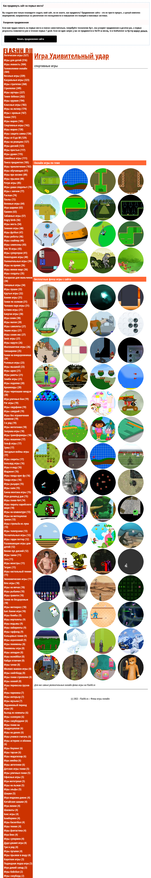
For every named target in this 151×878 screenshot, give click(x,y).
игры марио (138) (13, 129)
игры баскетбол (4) (14, 822)
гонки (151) (10, 117)
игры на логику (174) (15, 108)
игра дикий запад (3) (15, 867)
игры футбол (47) (13, 232)
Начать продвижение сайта (30, 39)
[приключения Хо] (75, 388)
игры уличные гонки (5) (17, 773)
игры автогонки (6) (14, 764)
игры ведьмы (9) (13, 623)
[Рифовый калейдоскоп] (131, 547)
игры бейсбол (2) (13, 871)
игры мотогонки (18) (15, 427)
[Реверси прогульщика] (131, 335)
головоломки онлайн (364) (15, 70)
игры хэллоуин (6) (14, 716)
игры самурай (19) (14, 411)
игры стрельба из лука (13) (16, 525)
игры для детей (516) (15, 60)
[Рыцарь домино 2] (47, 468)
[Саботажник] (131, 521)
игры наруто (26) (13, 342)
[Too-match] (75, 362)
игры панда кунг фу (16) (17, 475)
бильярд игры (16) (14, 463)
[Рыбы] (131, 388)
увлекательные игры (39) (18, 261)
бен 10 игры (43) (13, 248)
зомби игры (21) (13, 379)
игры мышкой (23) (14, 366)
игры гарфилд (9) (13, 631)
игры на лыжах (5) (14, 785)
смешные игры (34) (14, 285)
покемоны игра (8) (14, 648)
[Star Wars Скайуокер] (75, 494)
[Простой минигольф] (103, 193)
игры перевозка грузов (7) (16, 686)
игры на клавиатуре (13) (17, 512)
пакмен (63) (10, 211)
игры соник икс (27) (15, 334)
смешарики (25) (12, 351)
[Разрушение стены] (131, 309)
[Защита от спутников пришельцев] (47, 494)
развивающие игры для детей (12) (17, 545)
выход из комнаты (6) (16, 712)
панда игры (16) (13, 479)
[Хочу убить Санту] (103, 362)
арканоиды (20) (12, 387)
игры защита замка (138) (17, 133)
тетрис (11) (10, 567)
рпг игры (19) (11, 403)
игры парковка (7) (14, 692)
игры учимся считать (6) (17, 736)
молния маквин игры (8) (17, 668)
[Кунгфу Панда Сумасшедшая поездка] (131, 415)
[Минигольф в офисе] (47, 272)
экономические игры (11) (18, 579)
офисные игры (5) (14, 777)
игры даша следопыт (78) (18, 187)
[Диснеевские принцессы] (103, 679)
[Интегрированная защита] (131, 600)
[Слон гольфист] (47, 219)
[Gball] (131, 362)
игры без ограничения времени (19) (16, 417)
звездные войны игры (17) (16, 453)
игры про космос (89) (15, 174)
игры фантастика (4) (15, 830)
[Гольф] (103, 219)
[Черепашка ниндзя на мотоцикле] (75, 468)
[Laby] (131, 441)
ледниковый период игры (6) (15, 706)
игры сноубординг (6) (16, 721)
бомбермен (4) (12, 818)
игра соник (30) (12, 318)
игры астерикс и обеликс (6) (17, 742)
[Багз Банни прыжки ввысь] (47, 335)
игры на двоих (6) (14, 732)
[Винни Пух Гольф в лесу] (131, 272)
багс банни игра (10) (15, 611)
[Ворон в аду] (75, 335)
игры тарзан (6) (12, 752)
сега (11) (8, 559)
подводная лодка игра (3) (18, 863)
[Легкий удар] (131, 193)
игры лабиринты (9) (15, 627)
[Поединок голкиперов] (131, 468)
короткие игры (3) (14, 859)
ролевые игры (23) (14, 362)
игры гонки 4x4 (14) (14, 500)
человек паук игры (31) (16, 305)
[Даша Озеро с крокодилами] (103, 441)
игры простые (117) (14, 150)
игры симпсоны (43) (15, 244)
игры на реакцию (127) (16, 141)
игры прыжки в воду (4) (17, 855)
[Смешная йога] (47, 388)
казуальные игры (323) (16, 80)
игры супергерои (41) (15, 253)
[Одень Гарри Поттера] (47, 573)
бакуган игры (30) (13, 314)
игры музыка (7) (13, 701)
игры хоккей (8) (12, 681)
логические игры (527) (16, 55)
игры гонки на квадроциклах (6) (13, 726)
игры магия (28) (13, 322)
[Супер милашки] (103, 388)
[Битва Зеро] (75, 600)
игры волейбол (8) (14, 656)
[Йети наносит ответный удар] (75, 653)
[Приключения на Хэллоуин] (47, 679)
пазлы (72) (10, 199)
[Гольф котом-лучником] (75, 193)
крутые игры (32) (13, 293)
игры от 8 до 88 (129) (15, 137)
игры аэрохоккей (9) (15, 640)
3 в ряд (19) (10, 423)
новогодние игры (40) (16, 257)
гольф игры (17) (13, 443)
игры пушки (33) (13, 289)
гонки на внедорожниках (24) (17, 356)
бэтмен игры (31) (13, 309)
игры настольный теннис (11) (18, 573)
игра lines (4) (11, 834)
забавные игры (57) (15, 216)
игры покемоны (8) (14, 644)
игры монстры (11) (14, 563)
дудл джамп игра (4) (15, 843)
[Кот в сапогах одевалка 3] (131, 679)
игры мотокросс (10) (15, 607)
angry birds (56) (12, 220)
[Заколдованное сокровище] (75, 679)
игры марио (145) (13, 121)
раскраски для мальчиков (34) (18, 279)
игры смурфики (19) (15, 407)
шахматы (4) (11, 810)
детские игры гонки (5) (16, 768)
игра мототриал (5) (14, 781)
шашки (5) (9, 793)
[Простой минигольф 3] (75, 219)
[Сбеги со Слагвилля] (103, 653)
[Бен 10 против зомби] (103, 600)
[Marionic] (47, 547)
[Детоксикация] (131, 626)
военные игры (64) (14, 203)
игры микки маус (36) (16, 269)
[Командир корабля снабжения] (131, 494)
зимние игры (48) (13, 228)
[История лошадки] (47, 653)
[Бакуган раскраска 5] (75, 573)
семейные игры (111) (15, 158)
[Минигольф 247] (47, 193)
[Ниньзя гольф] (103, 272)
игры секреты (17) (14, 459)
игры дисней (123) (14, 146)
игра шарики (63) (13, 207)
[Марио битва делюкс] (75, 415)
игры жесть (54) (12, 224)
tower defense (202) (14, 96)
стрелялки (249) (12, 88)
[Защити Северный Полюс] (47, 521)
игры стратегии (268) (15, 84)
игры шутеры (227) (14, 92)
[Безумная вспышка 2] (47, 362)
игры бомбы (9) (13, 615)
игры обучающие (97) (16, 170)
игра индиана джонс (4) (17, 797)
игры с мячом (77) (14, 191)
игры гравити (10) (14, 595)
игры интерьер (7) (14, 697)
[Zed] (103, 626)
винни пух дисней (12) (16, 551)
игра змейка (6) (12, 760)
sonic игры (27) (12, 338)
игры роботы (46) (13, 236)
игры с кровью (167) (15, 113)
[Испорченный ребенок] (47, 309)
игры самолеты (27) (15, 326)
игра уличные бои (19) (16, 399)
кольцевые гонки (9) (15, 636)
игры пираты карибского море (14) (17, 506)
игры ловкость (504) (15, 64)
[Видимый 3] (75, 626)
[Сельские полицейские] (47, 626)
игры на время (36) (14, 265)
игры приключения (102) (17, 166)
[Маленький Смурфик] (47, 600)
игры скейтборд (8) (14, 673)
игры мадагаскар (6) (15, 756)
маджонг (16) (11, 471)
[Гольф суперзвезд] (75, 272)
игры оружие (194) (14, 100)
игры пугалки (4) (13, 851)
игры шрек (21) (12, 370)
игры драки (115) (13, 154)
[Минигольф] (75, 246)
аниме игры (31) (13, 297)
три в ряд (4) (11, 847)
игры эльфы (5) (12, 789)
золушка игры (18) (14, 431)
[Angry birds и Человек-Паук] (75, 521)
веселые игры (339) (14, 76)
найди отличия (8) (14, 660)
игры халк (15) (12, 488)
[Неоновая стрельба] (131, 573)
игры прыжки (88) (14, 178)
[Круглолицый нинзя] (47, 441)
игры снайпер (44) (14, 240)
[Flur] (103, 309)
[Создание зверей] (103, 335)
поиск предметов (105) (16, 162)
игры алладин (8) (13, 652)
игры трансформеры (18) (18, 435)
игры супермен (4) (14, 838)
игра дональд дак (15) (16, 496)
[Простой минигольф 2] (131, 246)
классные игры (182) (15, 104)
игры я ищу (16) (13, 467)
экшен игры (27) (13, 330)
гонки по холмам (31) (15, 301)
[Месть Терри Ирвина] (75, 547)
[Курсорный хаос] (75, 309)
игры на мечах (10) (14, 587)
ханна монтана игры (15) (17, 492)
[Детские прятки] (75, 441)
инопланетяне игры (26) (17, 347)
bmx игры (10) (11, 583)
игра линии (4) (12, 806)
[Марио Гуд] (103, 547)
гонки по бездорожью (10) (16, 601)
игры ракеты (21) (13, 375)
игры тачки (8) (12, 664)
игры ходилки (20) (14, 383)
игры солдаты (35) (14, 273)
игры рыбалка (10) (14, 591)
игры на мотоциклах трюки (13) (15, 517)
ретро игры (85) (12, 183)
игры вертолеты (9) (15, 619)
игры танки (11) (12, 555)
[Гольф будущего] (131, 219)
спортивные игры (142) (16, 125)
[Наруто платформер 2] (103, 521)
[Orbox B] (103, 494)
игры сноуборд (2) (14, 876)
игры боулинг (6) (13, 748)
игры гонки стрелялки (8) (18, 677)
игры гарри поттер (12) (16, 539)
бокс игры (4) (11, 814)
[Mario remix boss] (103, 573)
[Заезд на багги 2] (131, 653)
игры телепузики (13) (16, 531)
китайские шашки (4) (15, 801)
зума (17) (9, 447)
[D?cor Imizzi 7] (103, 415)
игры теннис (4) (12, 826)
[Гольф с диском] (103, 246)
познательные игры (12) (17, 535)
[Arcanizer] (47, 415)
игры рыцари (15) (14, 484)
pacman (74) (10, 195)
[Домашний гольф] (47, 246)
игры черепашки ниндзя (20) (17, 393)
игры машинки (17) (14, 439)
